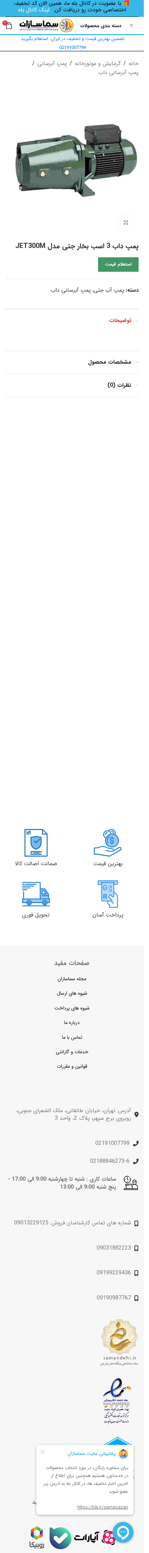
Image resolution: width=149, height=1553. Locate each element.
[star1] (117, 1401)
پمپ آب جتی (109, 290)
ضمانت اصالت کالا (36, 863)
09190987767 (114, 1298)
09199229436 (114, 1273)
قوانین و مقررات (72, 1066)
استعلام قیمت (118, 264)
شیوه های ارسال (72, 993)
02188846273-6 (110, 1161)
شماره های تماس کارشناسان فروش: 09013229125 (72, 1223)
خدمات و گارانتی (72, 1052)
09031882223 (114, 1248)
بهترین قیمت (108, 863)
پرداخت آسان (108, 915)
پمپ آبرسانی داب (118, 72)
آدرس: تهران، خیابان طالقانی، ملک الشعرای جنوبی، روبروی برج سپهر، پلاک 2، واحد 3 (73, 1114)
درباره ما (72, 1022)
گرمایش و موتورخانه (98, 63)
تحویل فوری (36, 915)
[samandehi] (119, 1342)
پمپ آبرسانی (52, 63)
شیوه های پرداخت (72, 1008)
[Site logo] (46, 25)
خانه (134, 63)
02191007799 (112, 1143)
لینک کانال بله (34, 10)
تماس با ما (72, 1037)
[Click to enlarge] (125, 222)
